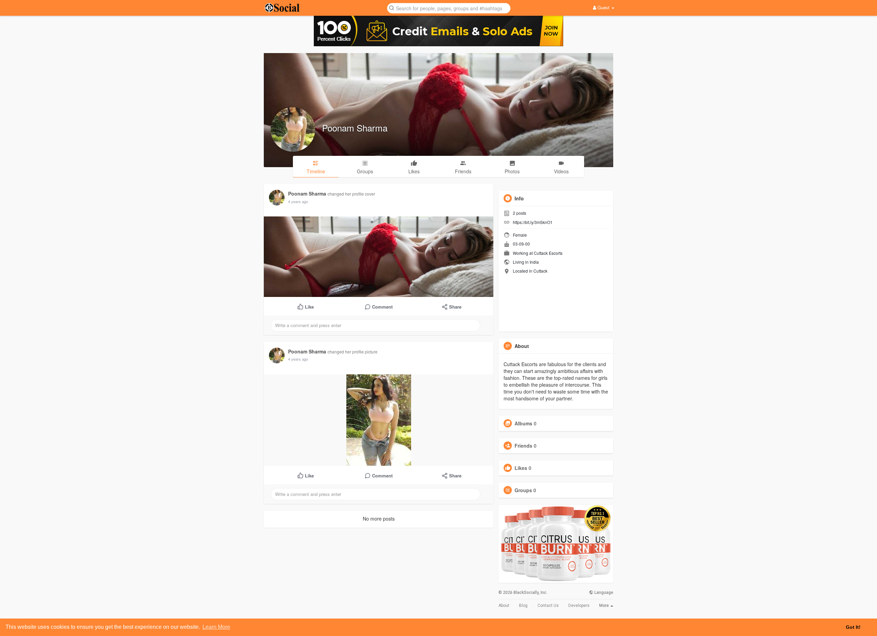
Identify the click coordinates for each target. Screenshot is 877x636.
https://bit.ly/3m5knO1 (533, 222)
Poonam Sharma (354, 127)
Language (603, 592)
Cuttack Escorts (548, 253)
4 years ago (298, 201)
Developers (579, 605)
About (503, 605)
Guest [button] (603, 7)
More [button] (604, 605)
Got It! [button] (853, 627)
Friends (523, 445)
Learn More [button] (216, 627)
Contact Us (548, 605)
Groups (523, 490)
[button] (449, 7)
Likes (521, 468)
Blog (523, 605)
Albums (523, 423)
